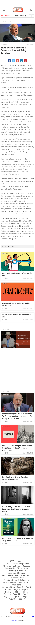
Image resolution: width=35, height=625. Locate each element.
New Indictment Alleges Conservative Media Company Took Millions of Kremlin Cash (17, 448)
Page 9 (25, 592)
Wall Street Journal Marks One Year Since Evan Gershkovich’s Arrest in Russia (16, 509)
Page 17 (21, 599)
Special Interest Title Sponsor (16, 580)
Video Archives (8, 587)
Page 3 (28, 587)
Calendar (26, 566)
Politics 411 (26, 575)
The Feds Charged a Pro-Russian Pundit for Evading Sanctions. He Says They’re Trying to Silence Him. (17, 416)
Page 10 (7, 594)
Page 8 (17, 592)
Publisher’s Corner (16, 578)
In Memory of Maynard (16, 570)
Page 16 (11, 599)
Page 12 (25, 594)
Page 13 (7, 596)
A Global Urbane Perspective (16, 563)
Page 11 (16, 594)
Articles (16, 566)
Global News (22, 568)
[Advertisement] (17, 368)
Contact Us (10, 568)
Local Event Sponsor (16, 573)
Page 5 (17, 589)
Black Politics (28, 278)
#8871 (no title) (16, 561)
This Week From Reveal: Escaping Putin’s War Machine (15, 478)
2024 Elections (7, 21)
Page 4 (8, 589)
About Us (7, 566)
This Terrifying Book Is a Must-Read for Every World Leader (17, 539)
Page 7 (8, 592)
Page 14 (16, 596)
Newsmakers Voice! (10, 575)
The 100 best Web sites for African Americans (17, 583)
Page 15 (25, 596)
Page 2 (20, 587)
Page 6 (25, 589)
